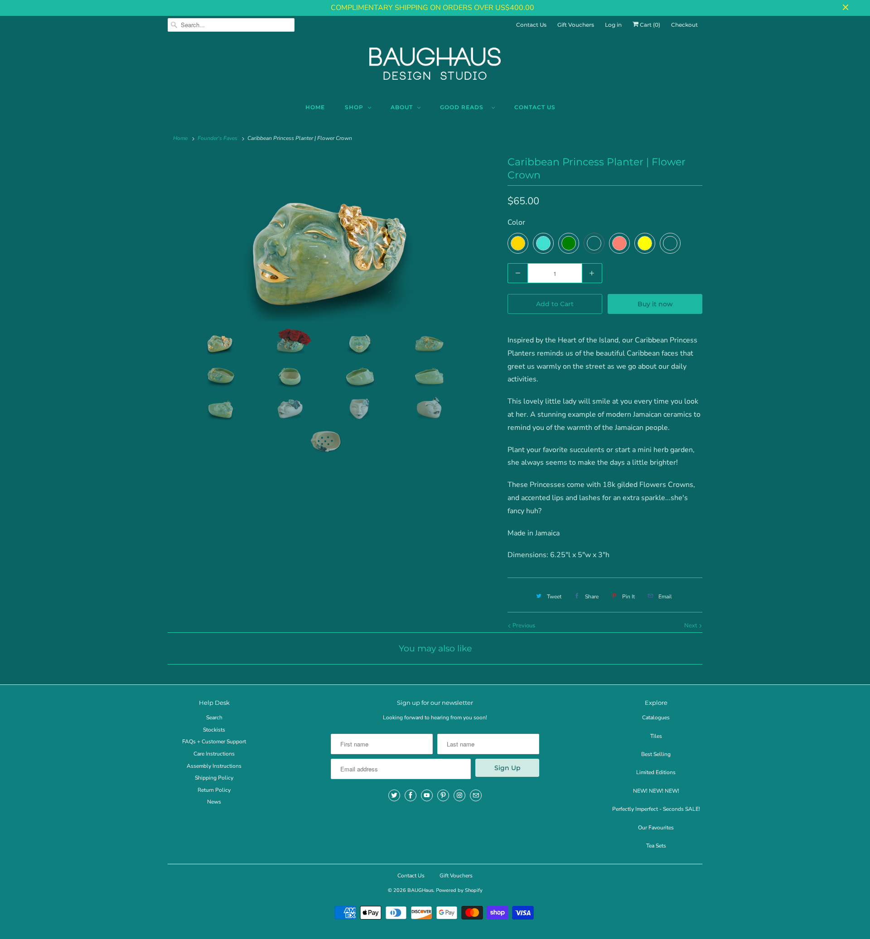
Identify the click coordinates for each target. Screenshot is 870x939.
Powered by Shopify (459, 890)
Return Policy (214, 790)
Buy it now (655, 304)
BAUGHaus (420, 890)
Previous (523, 625)
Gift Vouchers (575, 24)
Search (214, 717)
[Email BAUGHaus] (476, 795)
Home (315, 107)
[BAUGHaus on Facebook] (410, 795)
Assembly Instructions (214, 766)
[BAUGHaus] (435, 67)
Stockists (214, 729)
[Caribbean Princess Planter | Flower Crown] (333, 238)
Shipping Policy (214, 777)
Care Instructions (214, 753)
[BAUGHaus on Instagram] (459, 795)
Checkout (684, 24)
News (214, 801)
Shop (354, 107)
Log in (613, 24)
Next (691, 625)
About (402, 107)
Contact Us (531, 24)
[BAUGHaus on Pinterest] (443, 795)
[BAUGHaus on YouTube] (427, 795)
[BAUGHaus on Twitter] (394, 795)
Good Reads (463, 107)
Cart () (649, 24)
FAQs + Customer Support (214, 741)
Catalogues (656, 717)
